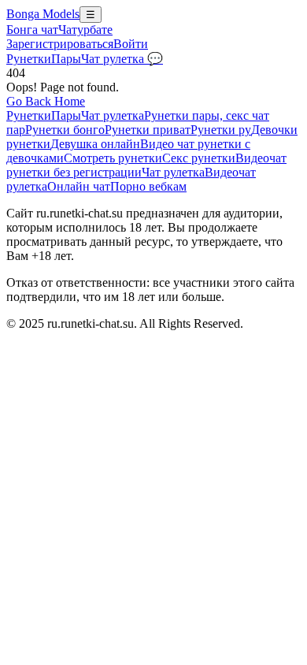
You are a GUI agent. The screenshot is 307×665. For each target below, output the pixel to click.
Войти (130, 43)
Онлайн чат (78, 186)
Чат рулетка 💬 (122, 58)
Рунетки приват (147, 129)
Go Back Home (45, 101)
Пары (66, 58)
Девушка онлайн (95, 143)
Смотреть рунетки (113, 158)
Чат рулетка (112, 115)
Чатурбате (85, 29)
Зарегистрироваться (59, 43)
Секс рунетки (198, 158)
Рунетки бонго (65, 129)
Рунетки (28, 58)
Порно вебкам (148, 186)
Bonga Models (43, 13)
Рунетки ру (220, 129)
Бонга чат (32, 29)
